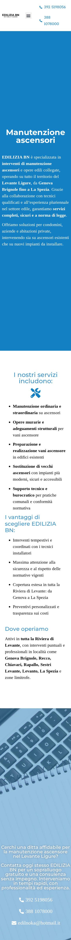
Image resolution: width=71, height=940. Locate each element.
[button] (28, 15)
